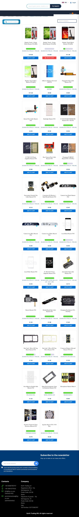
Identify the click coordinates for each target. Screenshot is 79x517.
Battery (49, 89)
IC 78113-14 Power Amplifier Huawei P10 (31, 157)
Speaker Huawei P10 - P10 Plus (49, 425)
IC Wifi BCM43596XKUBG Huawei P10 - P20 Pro (68, 119)
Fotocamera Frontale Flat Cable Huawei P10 (31, 196)
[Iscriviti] (36, 463)
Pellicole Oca (31, 395)
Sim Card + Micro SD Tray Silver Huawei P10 (49, 349)
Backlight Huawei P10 (49, 119)
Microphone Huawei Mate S (68, 386)
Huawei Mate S (68, 395)
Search (56, 6)
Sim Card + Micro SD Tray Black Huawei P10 (31, 349)
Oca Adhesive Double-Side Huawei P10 (31, 387)
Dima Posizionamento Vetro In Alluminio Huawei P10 (49, 387)
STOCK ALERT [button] (50, 57)
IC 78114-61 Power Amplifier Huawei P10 (49, 272)
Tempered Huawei (31, 433)
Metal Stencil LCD (49, 395)
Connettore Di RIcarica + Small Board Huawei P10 (49, 196)
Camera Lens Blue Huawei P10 (31, 234)
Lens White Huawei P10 (30, 272)
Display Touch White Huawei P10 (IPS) (31, 81)
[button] (30, 58)
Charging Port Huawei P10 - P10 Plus (68, 310)
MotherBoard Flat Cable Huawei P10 (49, 310)
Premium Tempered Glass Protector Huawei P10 (30, 425)
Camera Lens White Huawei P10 (49, 234)
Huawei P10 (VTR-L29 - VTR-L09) (30, 51)
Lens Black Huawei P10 (68, 233)
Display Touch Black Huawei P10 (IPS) (68, 43)
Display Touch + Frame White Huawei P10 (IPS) (30, 43)
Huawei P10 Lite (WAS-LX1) (68, 356)
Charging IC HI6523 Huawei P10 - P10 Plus (68, 157)
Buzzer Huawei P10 (31, 310)
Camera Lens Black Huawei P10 (68, 196)
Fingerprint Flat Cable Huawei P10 (68, 81)
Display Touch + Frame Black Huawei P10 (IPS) (49, 43)
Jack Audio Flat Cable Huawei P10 (68, 272)
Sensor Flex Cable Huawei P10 (31, 119)
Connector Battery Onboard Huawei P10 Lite (68, 349)
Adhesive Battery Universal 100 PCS (49, 81)
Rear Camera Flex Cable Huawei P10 (49, 157)
